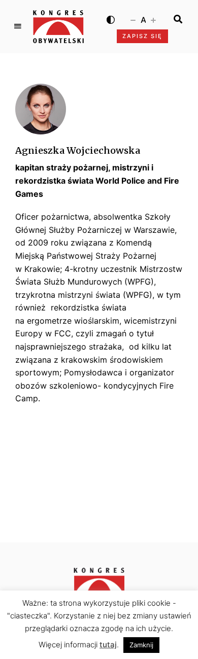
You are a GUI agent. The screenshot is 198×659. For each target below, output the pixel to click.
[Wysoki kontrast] (111, 19)
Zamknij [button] (141, 645)
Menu (17, 26)
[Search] (178, 19)
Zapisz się (142, 36)
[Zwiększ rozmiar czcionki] (153, 19)
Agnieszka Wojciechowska (77, 150)
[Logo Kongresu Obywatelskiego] (58, 26)
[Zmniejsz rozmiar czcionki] (133, 19)
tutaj (108, 644)
